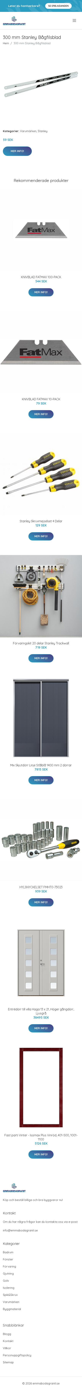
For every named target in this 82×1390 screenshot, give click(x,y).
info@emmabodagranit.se (20, 1230)
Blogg (7, 1334)
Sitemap (8, 1362)
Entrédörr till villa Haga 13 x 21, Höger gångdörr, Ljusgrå (41, 1011)
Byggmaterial (12, 1309)
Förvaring (9, 1266)
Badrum (8, 1252)
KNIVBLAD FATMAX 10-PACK (41, 399)
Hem (6, 43)
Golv (6, 1280)
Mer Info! (17, 151)
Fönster (8, 1259)
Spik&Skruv (10, 1295)
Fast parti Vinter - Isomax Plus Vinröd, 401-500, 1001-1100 (41, 1137)
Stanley (42, 131)
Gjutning (8, 1273)
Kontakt (8, 1341)
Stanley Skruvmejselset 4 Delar (41, 521)
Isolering (8, 1288)
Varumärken (28, 131)
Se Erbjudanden (58, 5)
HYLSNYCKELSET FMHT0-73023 (41, 887)
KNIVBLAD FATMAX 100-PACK (41, 277)
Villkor (7, 1348)
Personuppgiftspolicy (17, 1355)
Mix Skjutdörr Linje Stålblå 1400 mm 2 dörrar (41, 765)
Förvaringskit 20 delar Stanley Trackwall (41, 643)
